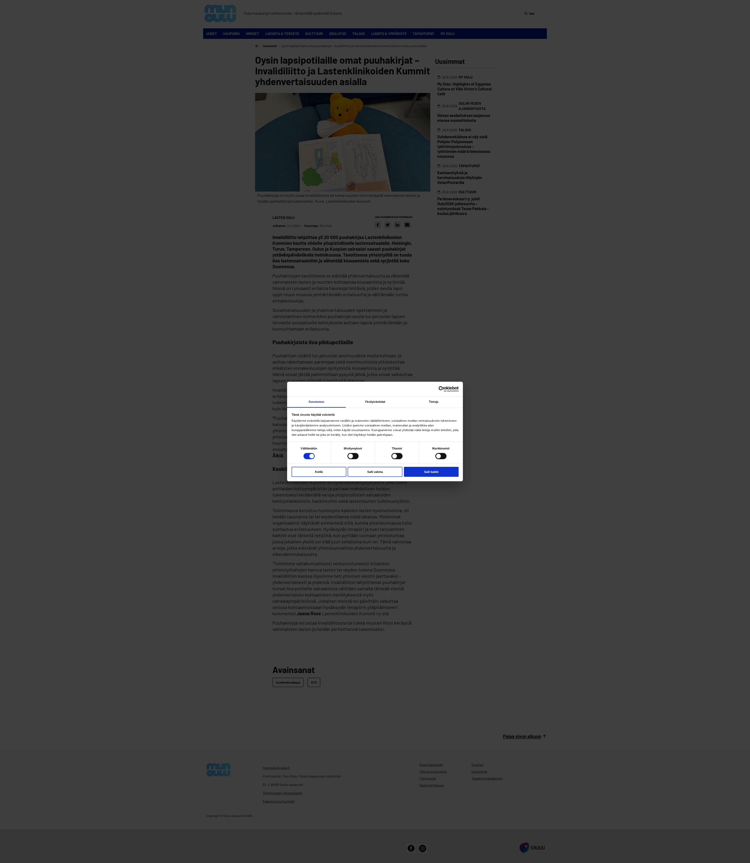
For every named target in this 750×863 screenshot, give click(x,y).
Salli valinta (375, 471)
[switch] (353, 456)
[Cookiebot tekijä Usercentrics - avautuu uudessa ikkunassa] (441, 389)
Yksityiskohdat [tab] (375, 401)
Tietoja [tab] (433, 401)
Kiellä (319, 471)
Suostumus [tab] (316, 401)
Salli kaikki (431, 471)
